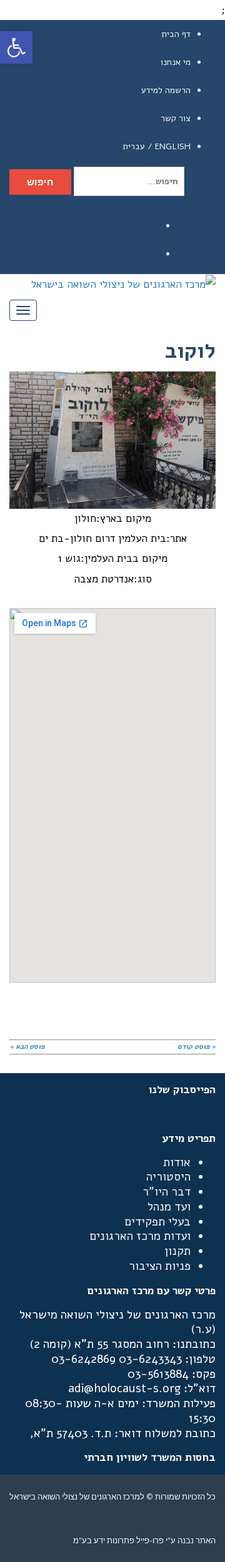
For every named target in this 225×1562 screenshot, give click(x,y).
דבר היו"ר (166, 1192)
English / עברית (156, 146)
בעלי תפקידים (157, 1222)
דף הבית (176, 34)
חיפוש (40, 182)
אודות (177, 1162)
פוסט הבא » (26, 1046)
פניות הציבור (160, 1266)
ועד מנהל (169, 1207)
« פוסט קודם (197, 1046)
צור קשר (176, 118)
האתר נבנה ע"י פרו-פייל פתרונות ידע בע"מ (144, 1540)
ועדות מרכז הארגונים (140, 1236)
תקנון (177, 1251)
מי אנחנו (176, 62)
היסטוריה (168, 1177)
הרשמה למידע (166, 90)
